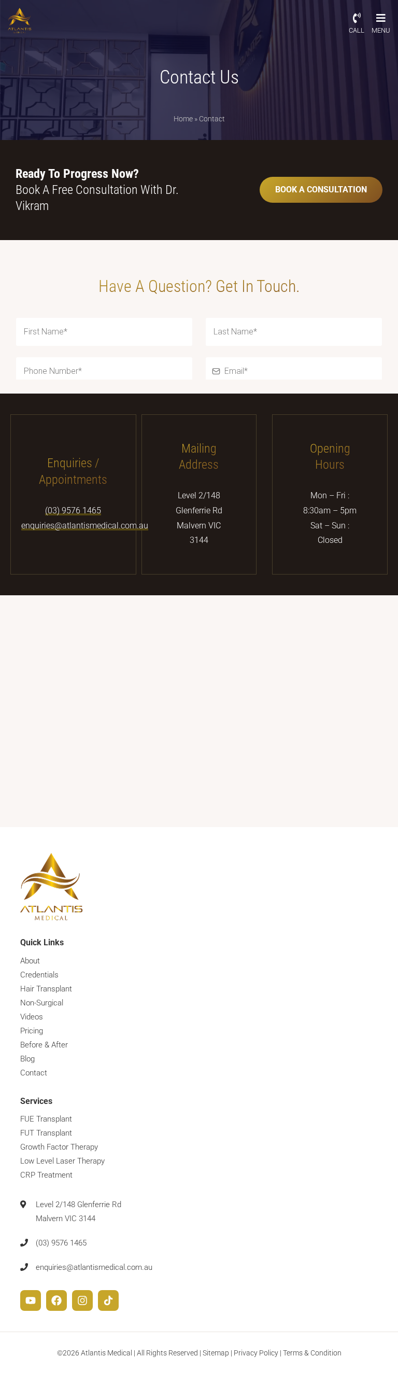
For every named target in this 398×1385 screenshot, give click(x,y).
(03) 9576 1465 (73, 510)
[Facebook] (56, 1300)
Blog (27, 1059)
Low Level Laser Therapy (62, 1161)
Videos (31, 1017)
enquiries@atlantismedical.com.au (84, 525)
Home (183, 119)
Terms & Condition (312, 1353)
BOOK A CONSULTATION (321, 189)
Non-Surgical (41, 1003)
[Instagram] (82, 1300)
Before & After (44, 1045)
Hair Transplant (46, 989)
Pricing (31, 1031)
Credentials (39, 975)
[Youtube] (30, 1300)
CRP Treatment (46, 1175)
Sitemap (216, 1353)
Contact (33, 1073)
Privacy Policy (256, 1353)
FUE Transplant (46, 1119)
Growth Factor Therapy (59, 1147)
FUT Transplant (46, 1133)
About (30, 961)
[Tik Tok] (108, 1300)
